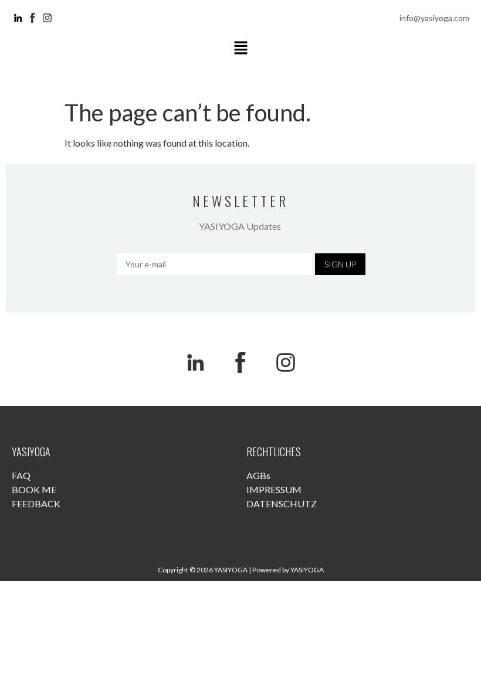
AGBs (258, 475)
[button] (240, 48)
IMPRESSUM (274, 489)
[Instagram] (286, 362)
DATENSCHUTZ (281, 503)
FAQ (21, 475)
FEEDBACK (36, 503)
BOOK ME (34, 489)
